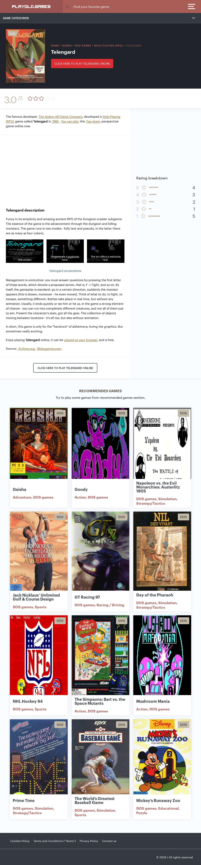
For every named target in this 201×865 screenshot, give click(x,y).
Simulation (167, 498)
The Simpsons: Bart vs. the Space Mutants (100, 701)
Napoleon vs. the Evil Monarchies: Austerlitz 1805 (158, 486)
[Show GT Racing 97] (101, 554)
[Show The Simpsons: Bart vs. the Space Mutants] (101, 657)
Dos (12, 33)
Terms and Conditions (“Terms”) (55, 841)
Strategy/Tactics (150, 503)
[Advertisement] (65, 168)
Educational (168, 808)
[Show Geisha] (39, 450)
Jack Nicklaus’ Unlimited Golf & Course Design (36, 597)
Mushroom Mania (153, 701)
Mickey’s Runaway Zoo (158, 800)
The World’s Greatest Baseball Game (95, 800)
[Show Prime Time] (39, 761)
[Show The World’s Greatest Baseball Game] (101, 761)
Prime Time (24, 800)
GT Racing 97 (87, 597)
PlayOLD (31, 6)
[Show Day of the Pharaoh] (162, 554)
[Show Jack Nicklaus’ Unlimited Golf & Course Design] (39, 554)
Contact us (109, 841)
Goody (81, 489)
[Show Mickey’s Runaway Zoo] (162, 761)
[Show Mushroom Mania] (162, 657)
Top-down (93, 121)
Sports (40, 606)
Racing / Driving (110, 604)
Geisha (19, 489)
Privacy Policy (89, 841)
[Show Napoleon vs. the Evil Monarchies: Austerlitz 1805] (162, 450)
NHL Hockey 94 (28, 701)
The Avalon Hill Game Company (61, 116)
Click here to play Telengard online (82, 63)
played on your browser (81, 340)
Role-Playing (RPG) (108, 45)
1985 (55, 121)
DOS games (83, 45)
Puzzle (141, 812)
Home (55, 45)
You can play (70, 121)
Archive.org (26, 348)
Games (67, 45)
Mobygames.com (49, 348)
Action (80, 497)
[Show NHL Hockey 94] (39, 657)
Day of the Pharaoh (154, 594)
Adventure (22, 497)
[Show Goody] (101, 450)
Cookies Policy (20, 841)
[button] (67, 6)
